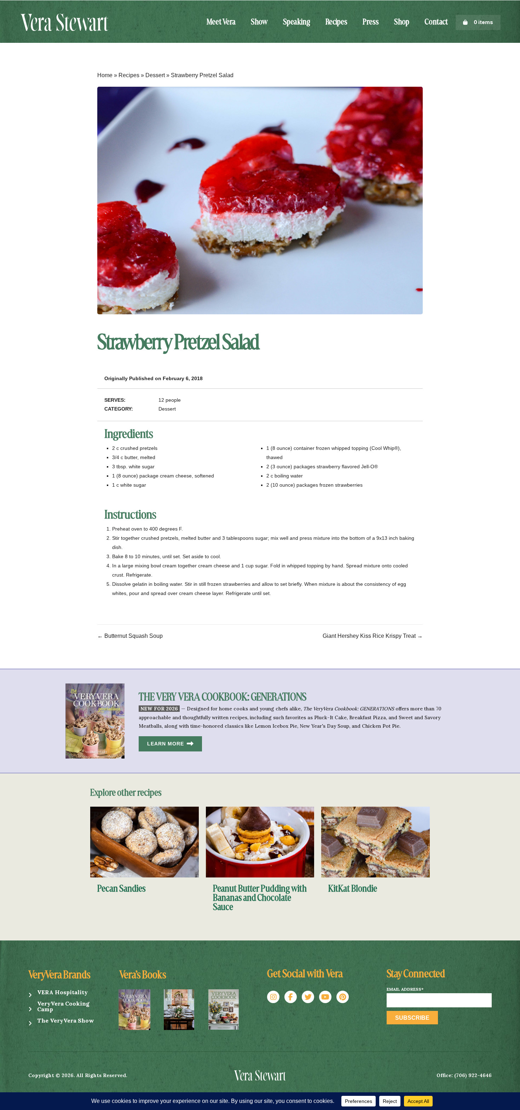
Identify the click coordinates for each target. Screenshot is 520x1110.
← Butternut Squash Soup (130, 636)
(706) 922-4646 (473, 1075)
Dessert (155, 75)
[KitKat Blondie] (375, 842)
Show (259, 22)
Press (371, 22)
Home (104, 75)
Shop (401, 22)
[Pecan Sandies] (144, 842)
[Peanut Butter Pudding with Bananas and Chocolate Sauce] (260, 842)
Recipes (336, 22)
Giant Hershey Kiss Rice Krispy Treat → (373, 636)
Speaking (296, 22)
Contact (436, 22)
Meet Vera (221, 22)
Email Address (405, 989)
